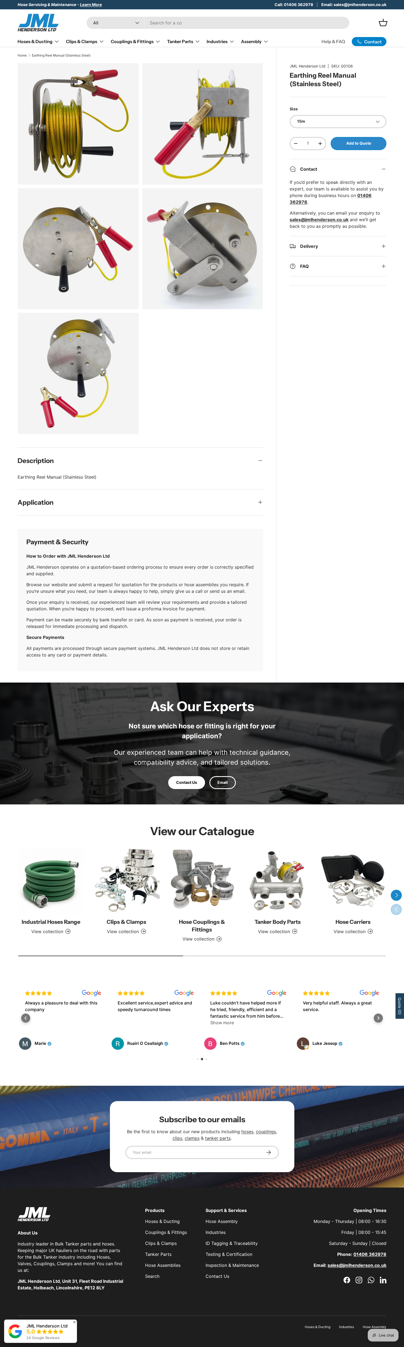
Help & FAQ (333, 41)
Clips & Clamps (81, 41)
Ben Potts (137, 1043)
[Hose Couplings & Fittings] (202, 881)
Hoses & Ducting (35, 41)
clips (177, 1138)
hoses (247, 1131)
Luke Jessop (232, 1043)
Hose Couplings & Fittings (202, 926)
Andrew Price (326, 1043)
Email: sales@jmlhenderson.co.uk (353, 4)
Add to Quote (358, 143)
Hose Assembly (222, 1221)
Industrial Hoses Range (51, 922)
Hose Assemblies (163, 1265)
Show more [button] (129, 1022)
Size (294, 108)
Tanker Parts (180, 41)
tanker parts (218, 1138)
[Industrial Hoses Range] (51, 881)
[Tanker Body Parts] (277, 881)
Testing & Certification (229, 1254)
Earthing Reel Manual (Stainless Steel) (61, 55)
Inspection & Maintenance (232, 1265)
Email (222, 782)
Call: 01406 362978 (294, 4)
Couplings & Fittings (132, 41)
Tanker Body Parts (277, 922)
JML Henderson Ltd (307, 66)
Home (22, 55)
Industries (217, 41)
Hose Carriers (353, 922)
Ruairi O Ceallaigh (52, 1043)
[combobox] (218, 23)
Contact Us (186, 782)
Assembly (251, 41)
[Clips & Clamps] (126, 881)
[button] (25, 1018)
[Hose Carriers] (353, 881)
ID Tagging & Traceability (232, 1243)
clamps (192, 1138)
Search (152, 1276)
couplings (266, 1131)
